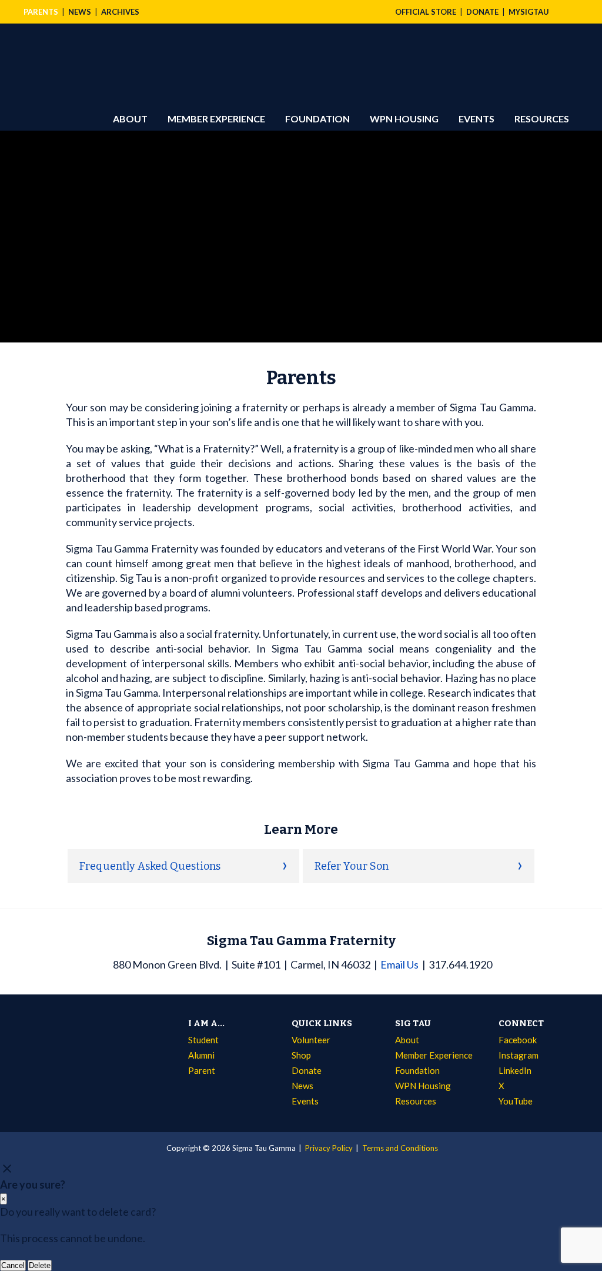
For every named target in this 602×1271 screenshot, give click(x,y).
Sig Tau (413, 1023)
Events (476, 118)
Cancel (13, 1265)
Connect (521, 1023)
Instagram (519, 1055)
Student (203, 1039)
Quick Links (322, 1023)
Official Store (425, 11)
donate (482, 11)
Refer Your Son (352, 866)
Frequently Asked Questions (149, 866)
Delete (40, 1265)
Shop (301, 1055)
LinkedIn (515, 1070)
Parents (41, 11)
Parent (201, 1070)
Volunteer (311, 1039)
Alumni (201, 1055)
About (130, 118)
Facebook (518, 1039)
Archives (120, 11)
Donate (307, 1070)
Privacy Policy (329, 1148)
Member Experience (216, 118)
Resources (541, 118)
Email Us (399, 964)
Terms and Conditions (400, 1148)
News (79, 11)
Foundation (317, 118)
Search (566, 12)
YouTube (516, 1101)
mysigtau (529, 11)
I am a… (206, 1023)
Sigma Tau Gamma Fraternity (89, 55)
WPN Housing (404, 118)
